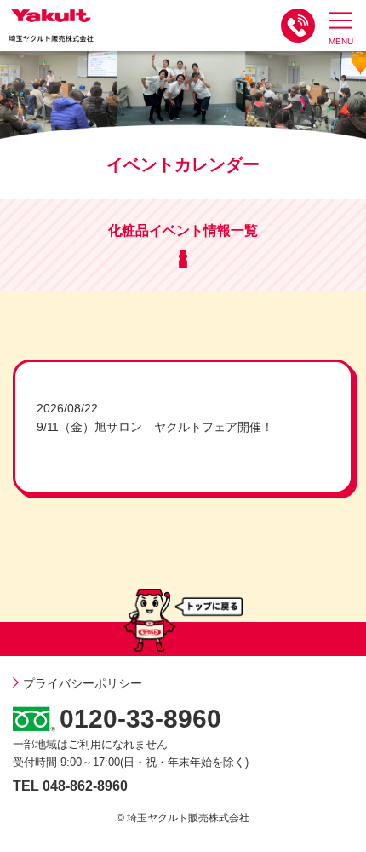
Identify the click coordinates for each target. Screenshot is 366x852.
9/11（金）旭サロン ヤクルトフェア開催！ (155, 427)
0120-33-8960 (140, 719)
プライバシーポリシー (82, 683)
